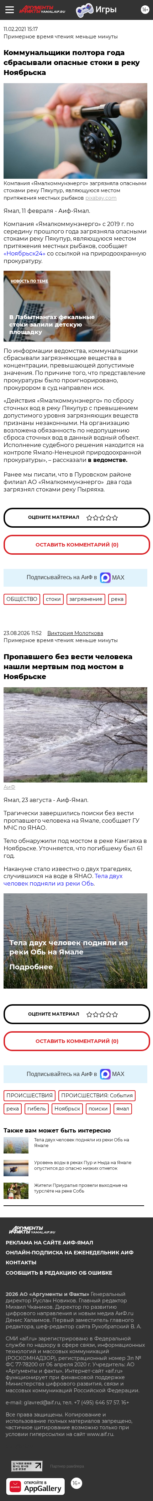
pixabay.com (101, 198)
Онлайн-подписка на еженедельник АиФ (69, 1252)
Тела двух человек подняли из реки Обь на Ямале (68, 947)
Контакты (21, 1262)
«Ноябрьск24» (25, 253)
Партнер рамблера (67, 1466)
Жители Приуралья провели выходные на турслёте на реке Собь (80, 1188)
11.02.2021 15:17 (21, 29)
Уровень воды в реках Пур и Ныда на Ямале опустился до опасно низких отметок (82, 1165)
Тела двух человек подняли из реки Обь (63, 880)
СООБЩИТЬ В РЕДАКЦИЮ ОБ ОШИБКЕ (59, 1273)
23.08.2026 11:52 (23, 633)
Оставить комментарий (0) (77, 545)
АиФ (9, 787)
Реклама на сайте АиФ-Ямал (49, 1242)
